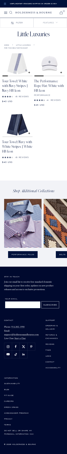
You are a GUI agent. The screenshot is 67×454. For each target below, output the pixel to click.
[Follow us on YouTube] (8, 354)
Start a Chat (20, 338)
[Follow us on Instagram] (8, 346)
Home (6, 45)
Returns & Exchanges (52, 336)
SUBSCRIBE (50, 304)
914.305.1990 (18, 327)
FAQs (48, 350)
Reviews (50, 344)
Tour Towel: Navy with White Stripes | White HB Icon (17, 146)
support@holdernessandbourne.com (21, 335)
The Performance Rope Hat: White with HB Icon (49, 86)
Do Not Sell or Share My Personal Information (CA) (19, 432)
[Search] (10, 12)
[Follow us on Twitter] (23, 346)
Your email (11, 299)
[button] (50, 23)
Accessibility (53, 367)
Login (48, 356)
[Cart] (61, 12)
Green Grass (11, 407)
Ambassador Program (16, 413)
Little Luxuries (23, 45)
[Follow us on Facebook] (16, 346)
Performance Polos (23, 254)
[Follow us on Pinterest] (31, 346)
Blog (6, 389)
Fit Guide (9, 395)
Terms (7, 424)
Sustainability (12, 383)
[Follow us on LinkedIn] (23, 354)
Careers (9, 401)
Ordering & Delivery (52, 327)
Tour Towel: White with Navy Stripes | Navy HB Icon (15, 86)
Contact (50, 362)
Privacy (8, 419)
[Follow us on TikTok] (16, 354)
